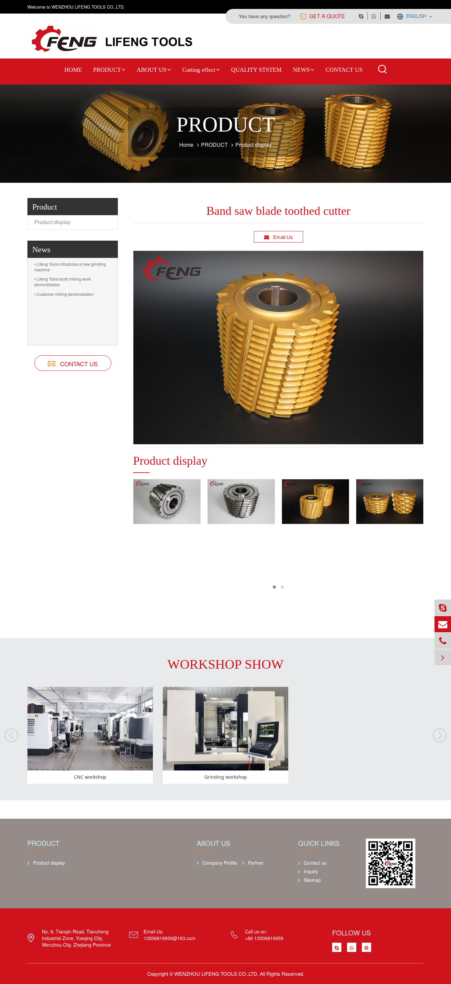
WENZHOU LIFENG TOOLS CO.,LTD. (216, 973)
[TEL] (442, 641)
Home (186, 144)
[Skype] (442, 608)
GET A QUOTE (326, 16)
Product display (253, 144)
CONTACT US (344, 69)
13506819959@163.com (169, 938)
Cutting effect (198, 69)
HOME (73, 69)
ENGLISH (416, 16)
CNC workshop (90, 777)
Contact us (315, 862)
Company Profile (219, 862)
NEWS (301, 69)
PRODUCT (107, 69)
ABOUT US (151, 69)
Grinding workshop (225, 777)
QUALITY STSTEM (256, 69)
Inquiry (311, 871)
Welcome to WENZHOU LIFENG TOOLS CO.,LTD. (76, 7)
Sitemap (312, 880)
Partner (255, 862)
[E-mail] (442, 624)
